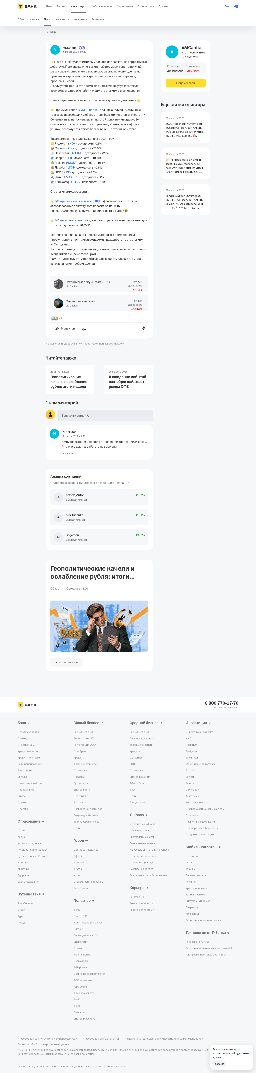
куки (237, 1049)
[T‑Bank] (27, 6)
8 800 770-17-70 (221, 703)
